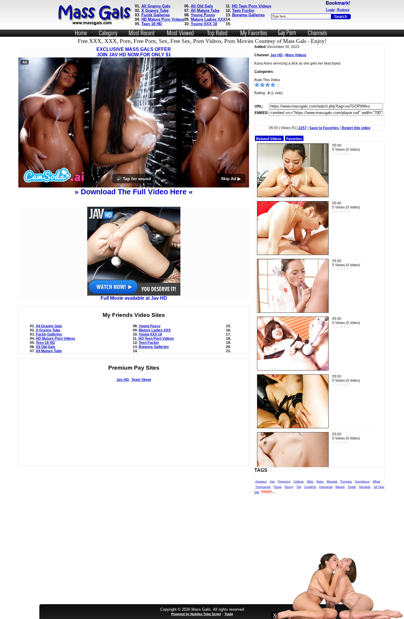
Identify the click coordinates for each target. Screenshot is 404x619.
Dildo (310, 481)
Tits (298, 486)
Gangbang (362, 481)
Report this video (356, 128)
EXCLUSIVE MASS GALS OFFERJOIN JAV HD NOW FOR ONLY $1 (133, 52)
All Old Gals (202, 6)
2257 (302, 128)
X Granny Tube (155, 10)
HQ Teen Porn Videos (251, 6)
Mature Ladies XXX (208, 19)
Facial (278, 486)
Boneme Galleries (248, 15)
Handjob (365, 486)
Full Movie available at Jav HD (134, 298)
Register (343, 10)
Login (330, 10)
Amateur (261, 481)
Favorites (294, 139)
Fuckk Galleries (155, 15)
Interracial (325, 486)
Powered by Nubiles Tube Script (196, 614)
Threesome (263, 486)
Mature (340, 486)
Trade (228, 614)
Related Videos (269, 139)
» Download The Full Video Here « (134, 191)
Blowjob (332, 481)
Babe (320, 481)
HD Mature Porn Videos (162, 19)
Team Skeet (141, 380)
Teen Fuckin (243, 10)
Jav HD (123, 380)
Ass (272, 481)
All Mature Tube (205, 10)
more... (268, 491)
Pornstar (346, 481)
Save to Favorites (324, 128)
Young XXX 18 (204, 24)
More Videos (295, 55)
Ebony (289, 486)
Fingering (284, 481)
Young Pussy (203, 15)
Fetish (352, 486)
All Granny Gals (155, 6)
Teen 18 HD (151, 24)
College (298, 481)
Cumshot (310, 486)
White (376, 481)
